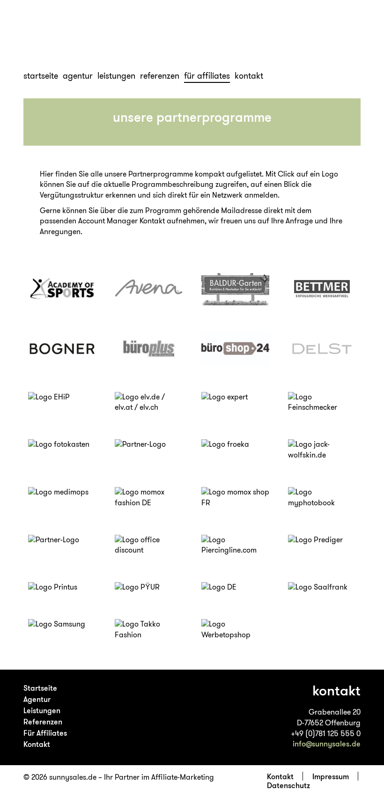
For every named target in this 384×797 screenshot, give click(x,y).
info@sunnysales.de (327, 743)
